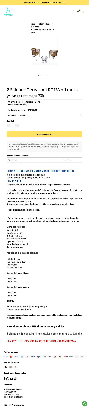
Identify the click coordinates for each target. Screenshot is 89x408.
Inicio (33, 23)
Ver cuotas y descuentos (17, 115)
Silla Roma (35, 26)
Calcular (67, 160)
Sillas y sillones (45, 23)
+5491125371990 (10, 392)
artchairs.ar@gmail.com (13, 389)
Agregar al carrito (44, 134)
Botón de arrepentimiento (14, 397)
